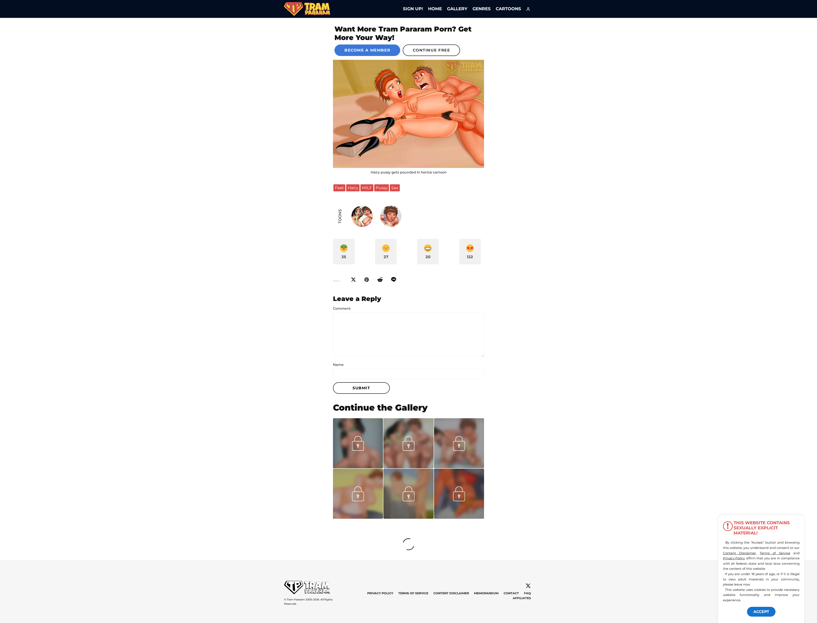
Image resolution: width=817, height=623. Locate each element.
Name (338, 365)
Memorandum (486, 593)
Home (435, 8)
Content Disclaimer (451, 593)
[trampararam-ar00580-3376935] (459, 517)
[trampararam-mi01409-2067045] (358, 517)
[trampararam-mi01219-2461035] (408, 517)
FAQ (527, 593)
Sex (394, 187)
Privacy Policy (380, 593)
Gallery (457, 8)
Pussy (381, 187)
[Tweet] (353, 279)
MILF (367, 187)
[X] (528, 586)
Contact (511, 593)
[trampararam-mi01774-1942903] (358, 466)
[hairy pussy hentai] (408, 114)
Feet (339, 187)
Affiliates (522, 598)
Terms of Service (413, 593)
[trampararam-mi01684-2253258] (459, 466)
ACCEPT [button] (761, 611)
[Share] (393, 279)
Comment (342, 308)
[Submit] (380, 279)
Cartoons (508, 8)
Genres (482, 8)
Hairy (353, 187)
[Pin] (366, 279)
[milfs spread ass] (408, 466)
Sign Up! (413, 8)
